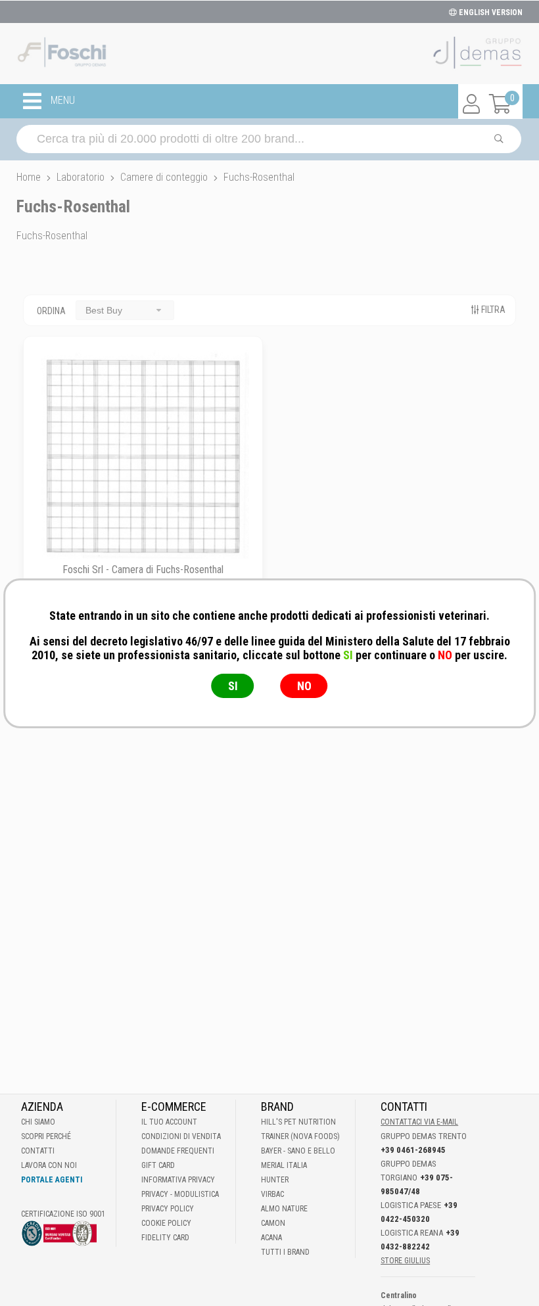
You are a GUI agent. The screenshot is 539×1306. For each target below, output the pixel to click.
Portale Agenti (51, 1179)
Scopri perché (46, 1136)
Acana (271, 1237)
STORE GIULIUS (405, 1260)
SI (233, 686)
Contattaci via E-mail (419, 1122)
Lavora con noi (49, 1165)
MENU (61, 101)
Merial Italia (284, 1165)
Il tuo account (169, 1122)
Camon (273, 1223)
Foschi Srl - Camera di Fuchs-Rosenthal (142, 569)
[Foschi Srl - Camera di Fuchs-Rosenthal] (143, 456)
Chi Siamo (38, 1122)
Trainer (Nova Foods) (300, 1136)
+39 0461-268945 (413, 1150)
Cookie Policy (166, 1223)
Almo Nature (284, 1208)
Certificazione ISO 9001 (63, 1214)
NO (304, 686)
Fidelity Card (165, 1237)
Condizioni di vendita (181, 1136)
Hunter (275, 1179)
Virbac (272, 1194)
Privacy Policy (167, 1208)
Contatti (38, 1150)
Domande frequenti (177, 1150)
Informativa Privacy (178, 1179)
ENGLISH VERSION (490, 12)
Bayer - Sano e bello (298, 1150)
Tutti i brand (285, 1252)
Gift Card (158, 1165)
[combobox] (125, 309)
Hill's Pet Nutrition (298, 1122)
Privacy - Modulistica (180, 1194)
